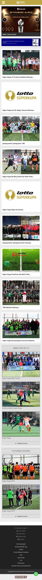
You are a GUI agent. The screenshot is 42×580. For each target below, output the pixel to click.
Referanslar (21, 563)
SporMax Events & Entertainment (21, 566)
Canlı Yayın (22, 531)
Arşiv (21, 555)
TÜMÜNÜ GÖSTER (22, 443)
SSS (21, 560)
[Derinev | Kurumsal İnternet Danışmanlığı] (21, 577)
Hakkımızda (21, 536)
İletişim (21, 539)
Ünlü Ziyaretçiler (21, 544)
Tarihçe (21, 549)
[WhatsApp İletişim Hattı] (36, 574)
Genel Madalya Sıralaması (21, 552)
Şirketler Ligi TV (22, 528)
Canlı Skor (21, 534)
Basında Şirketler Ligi (21, 547)
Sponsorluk (21, 557)
